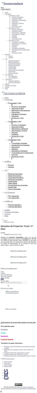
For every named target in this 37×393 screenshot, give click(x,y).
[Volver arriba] (1, 391)
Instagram (4, 336)
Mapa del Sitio (8, 361)
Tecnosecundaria (9, 358)
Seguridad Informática (15, 63)
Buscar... (3, 282)
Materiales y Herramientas (19, 20)
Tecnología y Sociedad (18, 42)
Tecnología (8, 14)
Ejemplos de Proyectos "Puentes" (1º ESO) (16, 354)
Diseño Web (12, 71)
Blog (6, 88)
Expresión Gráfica (17, 18)
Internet (14, 51)
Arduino (11, 57)
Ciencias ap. (8, 79)
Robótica (14, 46)
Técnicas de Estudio (10, 85)
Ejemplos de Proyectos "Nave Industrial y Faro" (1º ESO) (20, 356)
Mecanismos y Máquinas (19, 32)
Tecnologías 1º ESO (14, 15)
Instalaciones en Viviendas (19, 43)
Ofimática (14, 25)
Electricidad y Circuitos (18, 34)
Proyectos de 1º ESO (16, 234)
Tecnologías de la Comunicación (21, 49)
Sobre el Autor (8, 365)
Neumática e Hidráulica (18, 48)
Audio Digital (12, 67)
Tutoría (7, 87)
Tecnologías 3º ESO (14, 28)
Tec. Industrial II (13, 77)
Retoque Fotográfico (14, 65)
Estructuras (15, 21)
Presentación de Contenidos (16, 70)
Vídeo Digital (12, 68)
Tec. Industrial (9, 74)
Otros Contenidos (13, 73)
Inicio (6, 12)
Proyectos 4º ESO (17, 53)
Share (2, 271)
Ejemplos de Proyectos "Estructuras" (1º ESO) (16, 352)
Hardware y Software (18, 23)
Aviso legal (7, 363)
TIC (6, 59)
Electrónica (15, 45)
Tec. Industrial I (13, 76)
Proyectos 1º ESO (17, 26)
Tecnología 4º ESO (14, 40)
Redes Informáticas (14, 62)
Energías (14, 35)
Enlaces (7, 84)
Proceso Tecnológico (17, 17)
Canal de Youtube (7, 339)
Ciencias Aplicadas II (14, 82)
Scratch (11, 56)
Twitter (3, 333)
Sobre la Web (7, 366)
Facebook (4, 329)
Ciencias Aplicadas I (14, 81)
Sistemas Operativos (14, 60)
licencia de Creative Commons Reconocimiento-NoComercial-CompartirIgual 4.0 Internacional (18, 387)
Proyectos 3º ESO (17, 39)
